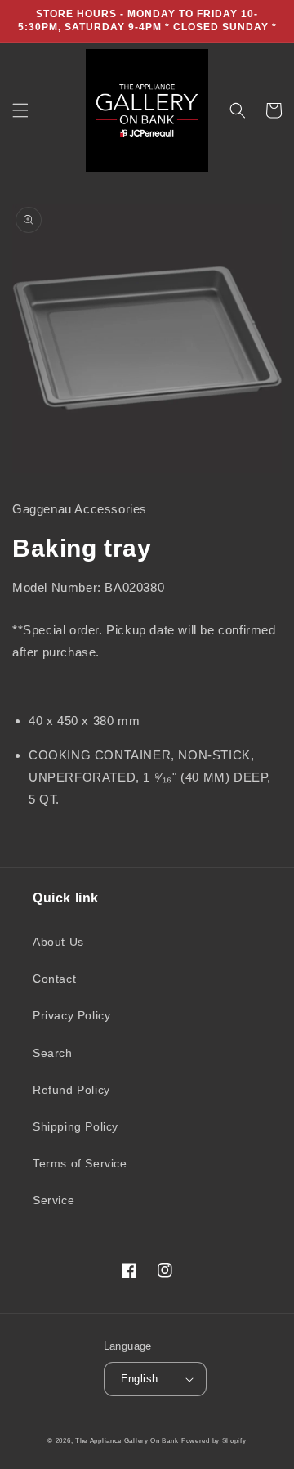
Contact (54, 978)
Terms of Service (80, 1163)
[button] (20, 110)
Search (53, 1052)
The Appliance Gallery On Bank (126, 1440)
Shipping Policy (75, 1126)
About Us (58, 941)
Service (53, 1200)
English (139, 1379)
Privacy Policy (71, 1015)
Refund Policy (71, 1089)
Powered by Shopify (214, 1440)
